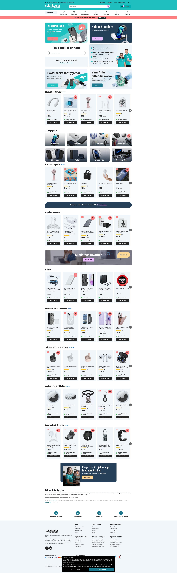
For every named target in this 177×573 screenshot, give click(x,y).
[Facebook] (47, 548)
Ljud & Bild (95, 14)
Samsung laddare (113, 528)
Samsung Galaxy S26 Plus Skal (98, 540)
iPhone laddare (113, 526)
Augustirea (127, 14)
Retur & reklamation (78, 528)
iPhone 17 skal (78, 539)
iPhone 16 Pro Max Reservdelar (116, 542)
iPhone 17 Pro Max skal (79, 544)
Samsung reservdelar (114, 540)
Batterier (117, 14)
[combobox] (89, 6)
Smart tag (112, 534)
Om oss (93, 526)
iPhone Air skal (78, 540)
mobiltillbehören (53, 500)
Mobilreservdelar (63, 14)
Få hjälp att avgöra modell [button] (66, 63)
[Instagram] (50, 548)
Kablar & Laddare (85, 14)
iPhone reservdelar (113, 539)
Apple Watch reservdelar (114, 546)
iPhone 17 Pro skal (78, 542)
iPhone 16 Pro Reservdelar (115, 544)
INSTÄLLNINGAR (75, 569)
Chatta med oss (87, 477)
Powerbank (106, 14)
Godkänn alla (101, 569)
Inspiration (94, 534)
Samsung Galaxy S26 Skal (97, 539)
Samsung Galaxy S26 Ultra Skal (98, 542)
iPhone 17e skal (78, 546)
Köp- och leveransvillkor (79, 526)
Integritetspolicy (95, 528)
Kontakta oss (77, 532)
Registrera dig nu (102, 205)
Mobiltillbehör (74, 14)
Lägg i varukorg (53, 122)
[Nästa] (130, 110)
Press (93, 532)
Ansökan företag (78, 534)
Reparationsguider (78, 530)
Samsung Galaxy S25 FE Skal (98, 546)
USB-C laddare (112, 530)
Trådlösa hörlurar (113, 532)
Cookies (94, 530)
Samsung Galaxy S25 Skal (97, 544)
